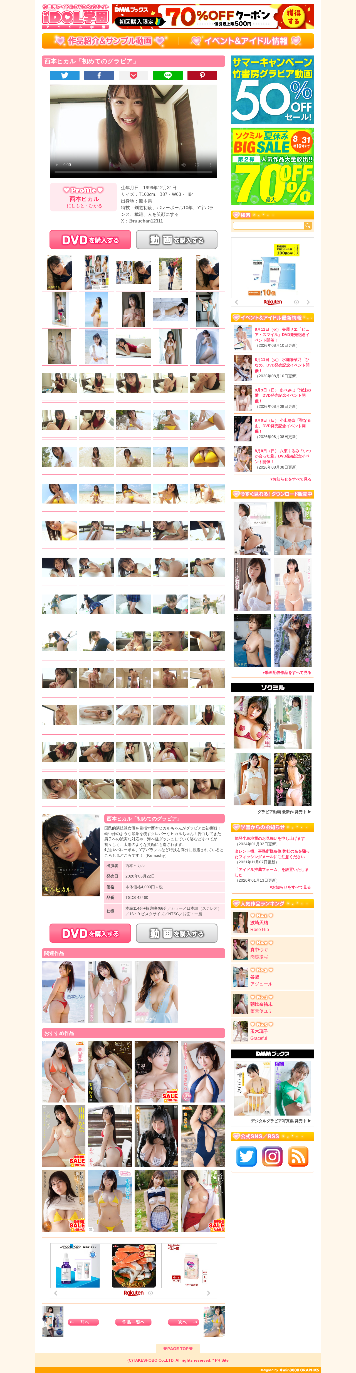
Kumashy (156, 855)
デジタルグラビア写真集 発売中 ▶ (281, 1121)
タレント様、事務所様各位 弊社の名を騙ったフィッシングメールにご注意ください (272, 856)
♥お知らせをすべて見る (291, 479)
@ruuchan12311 (145, 221)
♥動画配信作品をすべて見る (287, 672)
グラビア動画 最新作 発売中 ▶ (285, 812)
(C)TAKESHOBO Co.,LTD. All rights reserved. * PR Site (178, 1360)
